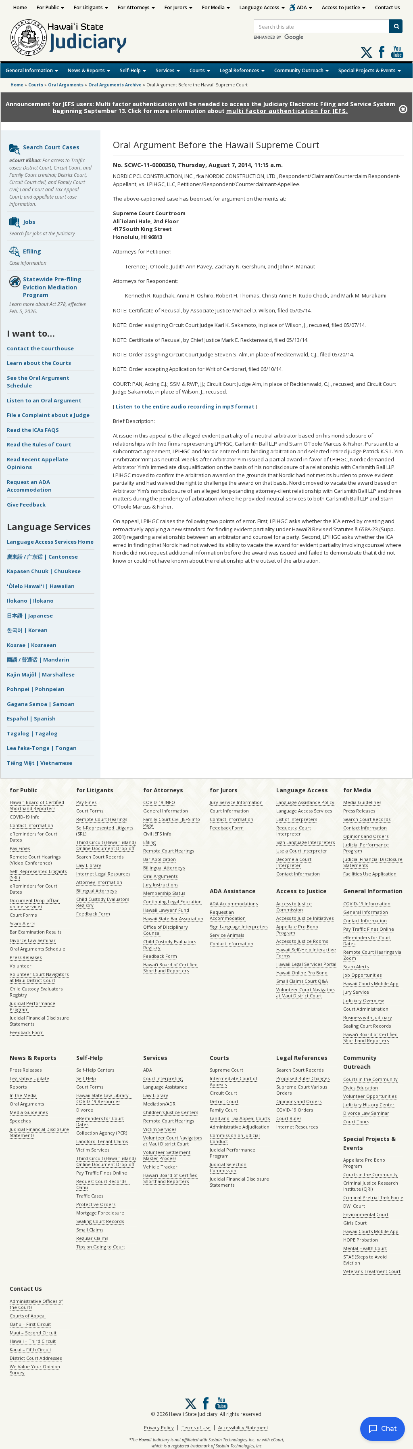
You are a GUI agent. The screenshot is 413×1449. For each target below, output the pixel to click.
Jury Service (356, 992)
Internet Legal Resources (103, 874)
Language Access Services (304, 811)
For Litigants (89, 7)
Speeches (20, 1121)
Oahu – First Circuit (30, 1324)
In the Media (23, 1095)
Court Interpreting (163, 1078)
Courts (198, 70)
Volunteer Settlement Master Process (166, 1155)
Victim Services (92, 1150)
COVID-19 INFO (159, 802)
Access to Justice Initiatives (305, 918)
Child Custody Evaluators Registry (36, 992)
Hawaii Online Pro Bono (301, 972)
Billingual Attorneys (164, 868)
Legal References (240, 70)
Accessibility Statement (243, 1427)
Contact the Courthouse (40, 348)
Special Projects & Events (367, 70)
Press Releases (26, 957)
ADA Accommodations (234, 903)
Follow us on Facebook (381, 52)
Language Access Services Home (50, 541)
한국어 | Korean (27, 630)
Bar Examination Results (35, 932)
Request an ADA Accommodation (29, 486)
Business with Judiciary (367, 1017)
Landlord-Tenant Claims (102, 1141)
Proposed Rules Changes (303, 1078)
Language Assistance (165, 1087)
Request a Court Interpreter (293, 831)
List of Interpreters (296, 819)
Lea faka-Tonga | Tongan (42, 748)
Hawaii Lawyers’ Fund (166, 910)
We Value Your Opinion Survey (35, 1369)
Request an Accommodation (228, 915)
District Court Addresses (36, 1358)
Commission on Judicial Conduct (235, 1138)
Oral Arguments (160, 876)
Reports (18, 1087)
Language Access (260, 7)
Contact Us (387, 7)
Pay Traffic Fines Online (368, 929)
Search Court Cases (51, 147)
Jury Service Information (236, 802)
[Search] (396, 26)
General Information (30, 70)
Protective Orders (95, 1204)
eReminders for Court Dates (33, 837)
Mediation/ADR (159, 1104)
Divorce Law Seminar (33, 940)
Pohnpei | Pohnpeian (36, 689)
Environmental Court (365, 1214)
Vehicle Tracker (160, 1167)
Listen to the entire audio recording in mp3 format (185, 406)
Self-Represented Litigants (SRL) (38, 874)
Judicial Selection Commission (228, 1167)
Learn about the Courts (39, 362)
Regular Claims (92, 1238)
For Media (214, 7)
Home (20, 7)
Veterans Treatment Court (371, 1271)
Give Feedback (26, 504)
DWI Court (354, 1206)
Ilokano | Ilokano (30, 600)
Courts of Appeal (28, 1316)
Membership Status (164, 893)
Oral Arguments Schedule (37, 949)
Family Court (223, 1110)
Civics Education (360, 1088)
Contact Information (31, 825)
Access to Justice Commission (294, 906)
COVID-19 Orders (294, 1110)
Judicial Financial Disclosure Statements (39, 1021)
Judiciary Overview (363, 1000)
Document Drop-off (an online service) (35, 903)
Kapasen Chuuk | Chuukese (44, 571)
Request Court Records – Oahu (103, 1184)
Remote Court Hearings (101, 819)
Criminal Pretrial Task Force (373, 1197)
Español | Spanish (31, 718)
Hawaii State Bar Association (173, 918)
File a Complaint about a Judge (48, 415)
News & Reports (87, 70)
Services (166, 70)
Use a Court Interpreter (301, 851)
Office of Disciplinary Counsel (165, 930)
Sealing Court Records (367, 1026)
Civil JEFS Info (157, 834)
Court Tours (356, 1121)
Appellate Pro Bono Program (297, 929)
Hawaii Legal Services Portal (306, 964)
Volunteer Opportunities (369, 1096)
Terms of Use (196, 1427)
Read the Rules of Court (39, 444)
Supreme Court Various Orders (301, 1090)
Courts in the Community (370, 1079)
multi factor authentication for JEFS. (287, 111)
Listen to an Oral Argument (44, 400)
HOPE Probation (360, 1240)
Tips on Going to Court (100, 1247)
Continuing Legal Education (172, 901)
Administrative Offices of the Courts (36, 1304)
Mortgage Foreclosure (100, 1213)
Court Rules (288, 1118)
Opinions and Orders (365, 836)
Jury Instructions (160, 885)
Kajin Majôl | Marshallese (41, 674)
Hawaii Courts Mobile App (370, 983)
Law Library (88, 865)
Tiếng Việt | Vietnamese (39, 762)
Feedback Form (27, 1032)
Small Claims (89, 1230)
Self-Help (131, 70)
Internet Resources (297, 1127)
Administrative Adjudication (239, 1127)
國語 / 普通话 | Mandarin (38, 659)
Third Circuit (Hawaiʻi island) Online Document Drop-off (106, 845)
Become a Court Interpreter (293, 862)
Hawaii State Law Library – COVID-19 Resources (104, 1098)
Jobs (29, 222)
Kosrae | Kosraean (31, 645)
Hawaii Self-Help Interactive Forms (306, 952)
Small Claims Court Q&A (302, 981)
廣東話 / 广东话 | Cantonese (42, 556)
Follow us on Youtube (397, 52)
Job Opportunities (362, 975)
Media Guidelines (362, 802)
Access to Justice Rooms (302, 941)
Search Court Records (99, 857)
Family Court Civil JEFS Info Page (171, 822)
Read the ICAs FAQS (33, 429)
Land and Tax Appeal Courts (240, 1118)
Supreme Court (226, 1070)
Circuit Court (223, 1093)
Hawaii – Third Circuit (33, 1341)
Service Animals (227, 935)
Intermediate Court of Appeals (233, 1081)
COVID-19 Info (25, 817)
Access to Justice (341, 7)
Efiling (32, 251)
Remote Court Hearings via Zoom (372, 955)
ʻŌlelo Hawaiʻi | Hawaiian (41, 586)
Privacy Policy (159, 1427)
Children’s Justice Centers (170, 1112)
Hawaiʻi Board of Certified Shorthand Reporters (37, 805)
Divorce (84, 1110)
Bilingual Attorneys (96, 891)
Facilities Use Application (369, 874)
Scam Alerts (22, 923)
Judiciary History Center (368, 1104)
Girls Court (355, 1223)
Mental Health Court (365, 1248)
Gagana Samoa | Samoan (41, 704)
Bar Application (159, 859)
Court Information (229, 811)
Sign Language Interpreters (305, 842)
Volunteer (20, 966)
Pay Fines (20, 848)
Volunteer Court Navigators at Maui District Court (39, 977)
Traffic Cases (89, 1196)
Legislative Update (29, 1078)
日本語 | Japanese (30, 615)
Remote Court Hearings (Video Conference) (35, 860)
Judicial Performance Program (32, 1006)
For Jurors (176, 7)
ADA (302, 7)
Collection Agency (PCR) (101, 1133)
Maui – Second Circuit (33, 1333)
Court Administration (365, 1009)
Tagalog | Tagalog (32, 733)
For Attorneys (134, 7)
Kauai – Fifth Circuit (30, 1349)
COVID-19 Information (366, 903)
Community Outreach (299, 70)
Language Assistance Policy (305, 802)
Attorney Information (99, 882)
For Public (48, 7)
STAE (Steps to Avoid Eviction (365, 1260)
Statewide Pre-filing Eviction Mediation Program (52, 287)
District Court (224, 1101)
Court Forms (23, 915)
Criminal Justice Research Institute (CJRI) (370, 1186)
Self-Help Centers (95, 1070)
